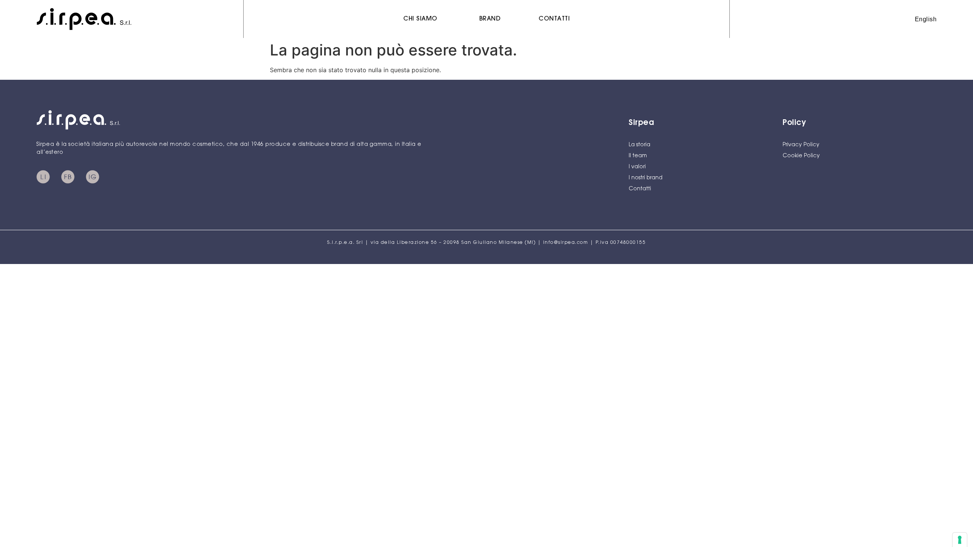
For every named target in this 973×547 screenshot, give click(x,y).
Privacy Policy (801, 145)
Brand (490, 19)
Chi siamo (420, 19)
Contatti (554, 19)
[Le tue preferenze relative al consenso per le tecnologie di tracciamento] (959, 540)
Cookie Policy (801, 156)
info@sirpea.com (565, 242)
